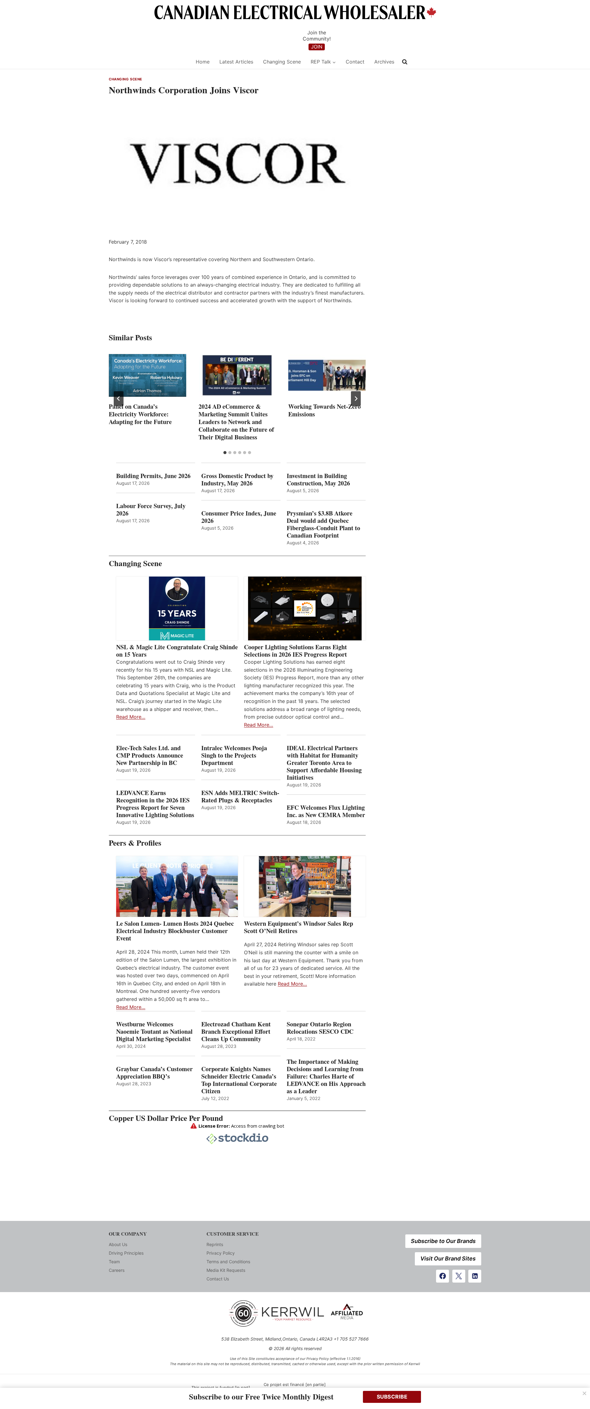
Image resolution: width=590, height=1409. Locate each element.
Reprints (214, 1244)
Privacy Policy (220, 1253)
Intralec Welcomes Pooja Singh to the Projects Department (234, 755)
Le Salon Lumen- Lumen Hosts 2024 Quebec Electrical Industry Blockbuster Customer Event (175, 931)
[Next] (356, 398)
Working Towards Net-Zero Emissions (324, 410)
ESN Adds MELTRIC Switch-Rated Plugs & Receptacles (240, 796)
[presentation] (147, 375)
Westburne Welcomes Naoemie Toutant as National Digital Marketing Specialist (154, 1032)
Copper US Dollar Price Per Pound (166, 1118)
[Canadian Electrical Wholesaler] (148, 62)
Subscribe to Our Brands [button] (443, 1241)
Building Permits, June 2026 (153, 476)
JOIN (316, 47)
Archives (384, 62)
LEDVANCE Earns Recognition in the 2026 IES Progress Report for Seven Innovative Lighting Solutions (155, 804)
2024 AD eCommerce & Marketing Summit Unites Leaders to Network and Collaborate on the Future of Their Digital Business (236, 422)
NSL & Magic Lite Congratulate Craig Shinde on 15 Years (177, 650)
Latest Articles (236, 62)
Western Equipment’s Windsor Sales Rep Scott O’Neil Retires (298, 927)
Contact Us (217, 1278)
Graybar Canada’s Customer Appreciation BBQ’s (154, 1072)
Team (114, 1261)
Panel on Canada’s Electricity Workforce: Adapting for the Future (140, 414)
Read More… (130, 717)
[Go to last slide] (119, 398)
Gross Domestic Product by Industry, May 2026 (237, 479)
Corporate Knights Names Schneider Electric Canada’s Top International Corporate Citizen (239, 1080)
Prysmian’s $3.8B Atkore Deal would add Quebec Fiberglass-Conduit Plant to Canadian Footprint (323, 524)
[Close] (584, 1393)
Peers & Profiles (135, 842)
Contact (355, 62)
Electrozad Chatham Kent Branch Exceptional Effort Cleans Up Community (236, 1032)
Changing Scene (282, 62)
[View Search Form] (404, 62)
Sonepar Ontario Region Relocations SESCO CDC (320, 1028)
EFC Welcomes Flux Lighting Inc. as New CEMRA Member (326, 811)
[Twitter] (458, 1276)
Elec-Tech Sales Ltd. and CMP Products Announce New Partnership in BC (149, 755)
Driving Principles (126, 1253)
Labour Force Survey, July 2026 (151, 509)
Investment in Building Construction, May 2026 (318, 479)
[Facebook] (442, 1276)
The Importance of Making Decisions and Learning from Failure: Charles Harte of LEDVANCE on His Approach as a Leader (326, 1076)
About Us (118, 1244)
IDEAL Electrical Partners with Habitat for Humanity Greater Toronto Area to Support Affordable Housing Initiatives (324, 762)
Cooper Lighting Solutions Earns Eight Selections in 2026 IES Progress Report (296, 650)
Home (203, 62)
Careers (116, 1270)
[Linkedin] (474, 1276)
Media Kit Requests (225, 1270)
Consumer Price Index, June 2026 (238, 517)
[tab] (224, 452)
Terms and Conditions (228, 1261)
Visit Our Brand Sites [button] (448, 1258)
